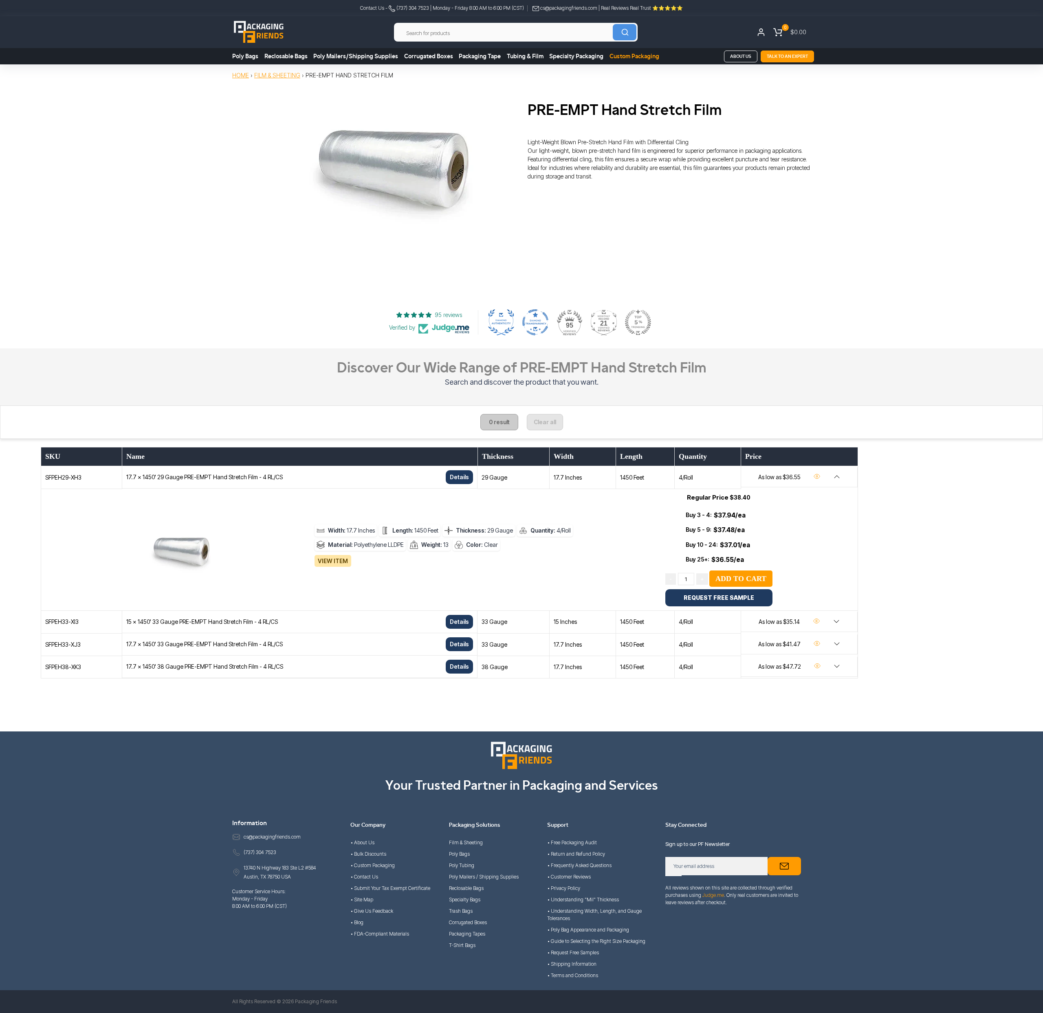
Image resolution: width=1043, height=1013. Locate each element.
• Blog (356, 922)
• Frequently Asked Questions (579, 865)
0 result (499, 421)
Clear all (545, 421)
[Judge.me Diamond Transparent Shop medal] (535, 322)
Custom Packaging (634, 56)
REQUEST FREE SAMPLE (719, 597)
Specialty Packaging (576, 56)
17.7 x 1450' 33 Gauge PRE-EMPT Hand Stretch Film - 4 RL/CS (204, 644)
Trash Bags (461, 911)
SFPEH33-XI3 (62, 621)
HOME (240, 75)
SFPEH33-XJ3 (63, 644)
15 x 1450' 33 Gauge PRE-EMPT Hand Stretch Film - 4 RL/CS (202, 621)
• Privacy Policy (563, 888)
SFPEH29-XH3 (63, 477)
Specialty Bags (464, 899)
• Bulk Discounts (368, 854)
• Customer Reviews (569, 877)
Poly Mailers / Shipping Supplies (484, 877)
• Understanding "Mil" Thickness (583, 899)
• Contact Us (364, 877)
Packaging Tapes (467, 934)
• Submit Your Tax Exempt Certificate (390, 888)
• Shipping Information (571, 964)
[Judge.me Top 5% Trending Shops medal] (638, 322)
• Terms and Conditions (572, 975)
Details (459, 476)
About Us (740, 56)
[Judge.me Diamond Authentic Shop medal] (501, 322)
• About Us (362, 842)
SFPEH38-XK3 (63, 666)
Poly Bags (245, 56)
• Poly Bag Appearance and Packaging (588, 930)
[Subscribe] (784, 866)
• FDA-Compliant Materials (379, 934)
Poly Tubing (461, 865)
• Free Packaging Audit (572, 842)
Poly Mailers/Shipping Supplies (355, 56)
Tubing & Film (525, 56)
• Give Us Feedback (371, 911)
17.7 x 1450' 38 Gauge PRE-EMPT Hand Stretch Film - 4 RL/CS (204, 666)
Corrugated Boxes (428, 56)
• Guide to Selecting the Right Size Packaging (596, 941)
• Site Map (361, 899)
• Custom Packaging (372, 865)
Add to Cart (740, 579)
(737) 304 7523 (412, 8)
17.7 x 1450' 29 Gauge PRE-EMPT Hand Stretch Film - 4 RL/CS (204, 476)
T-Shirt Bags (462, 945)
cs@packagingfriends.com (568, 8)
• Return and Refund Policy (576, 854)
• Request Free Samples (573, 952)
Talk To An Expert (787, 56)
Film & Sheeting (277, 75)
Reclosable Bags (286, 56)
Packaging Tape (480, 56)
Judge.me (713, 895)
